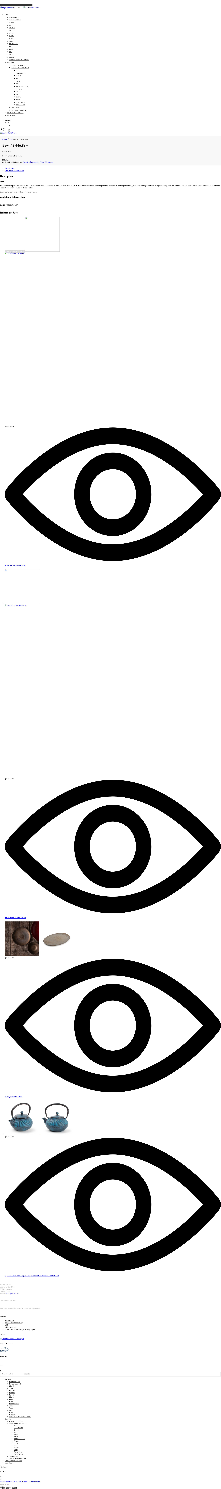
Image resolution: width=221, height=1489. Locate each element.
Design (12, 1414)
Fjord (11, 1386)
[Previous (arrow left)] (1, 1486)
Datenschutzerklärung (14, 1323)
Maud (11, 1399)
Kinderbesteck (15, 20)
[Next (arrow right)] (3, 1486)
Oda (10, 1410)
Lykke (11, 1395)
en (8, 123)
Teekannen (13, 1456)
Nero (16, 1434)
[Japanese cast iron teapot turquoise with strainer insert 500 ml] (39, 1134)
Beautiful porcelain (31, 162)
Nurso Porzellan (16, 1421)
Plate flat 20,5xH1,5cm (15, 565)
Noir (15, 1450)
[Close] (0, 1371)
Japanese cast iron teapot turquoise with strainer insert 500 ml (32, 1275)
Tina (11, 1406)
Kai (15, 1432)
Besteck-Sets (14, 1382)
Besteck (8, 15)
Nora (11, 1412)
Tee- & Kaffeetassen (17, 1458)
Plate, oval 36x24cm (13, 1096)
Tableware (49, 162)
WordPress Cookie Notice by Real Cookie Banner (20, 1481)
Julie (11, 1388)
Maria (11, 1397)
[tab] (113, 168)
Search (27, 1374)
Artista (16, 1441)
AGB (6, 1325)
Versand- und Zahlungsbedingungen (20, 1329)
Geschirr (10, 62)
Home (4, 139)
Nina (11, 1401)
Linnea (12, 1393)
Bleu (11, 139)
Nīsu (16, 1436)
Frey (15, 1445)
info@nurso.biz (7, 7)
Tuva (11, 1408)
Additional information (14, 171)
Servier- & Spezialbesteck (19, 60)
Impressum (9, 1320)
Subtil (16, 1447)
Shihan (19, 76)
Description (9, 168)
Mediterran (18, 1428)
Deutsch (15, 125)
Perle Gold (18, 1452)
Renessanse (13, 44)
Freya (16, 1443)
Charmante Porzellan (20, 68)
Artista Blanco (22, 86)
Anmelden (11, 116)
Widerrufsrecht (11, 1327)
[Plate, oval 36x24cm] (39, 955)
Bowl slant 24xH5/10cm (15, 917)
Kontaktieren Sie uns (15, 113)
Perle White (20, 105)
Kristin (12, 1390)
